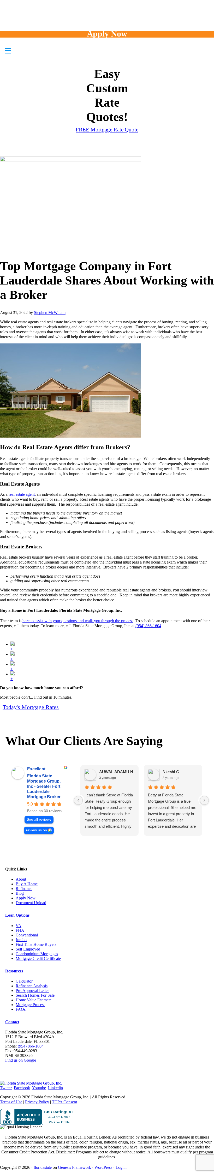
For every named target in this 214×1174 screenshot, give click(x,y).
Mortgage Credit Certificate (38, 958)
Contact (12, 1022)
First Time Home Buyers (36, 944)
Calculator (24, 981)
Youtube (39, 1088)
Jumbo (21, 939)
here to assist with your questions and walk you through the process (77, 621)
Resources (14, 971)
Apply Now (107, 33)
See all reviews (39, 819)
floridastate (43, 1167)
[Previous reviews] (78, 800)
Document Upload (31, 902)
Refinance (24, 888)
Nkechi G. (171, 772)
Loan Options (17, 915)
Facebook (22, 1088)
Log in (121, 1167)
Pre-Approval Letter (32, 990)
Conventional (27, 935)
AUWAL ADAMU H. (116, 772)
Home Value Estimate (33, 1000)
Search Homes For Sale (35, 995)
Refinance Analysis (31, 986)
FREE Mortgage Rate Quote (107, 129)
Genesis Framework (74, 1167)
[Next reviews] (204, 800)
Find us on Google (20, 1060)
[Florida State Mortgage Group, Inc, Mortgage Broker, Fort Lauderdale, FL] (38, 1117)
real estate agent (22, 494)
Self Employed (28, 949)
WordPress (103, 1167)
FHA (20, 930)
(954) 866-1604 (148, 626)
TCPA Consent (64, 1102)
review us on (36, 830)
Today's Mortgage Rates (31, 707)
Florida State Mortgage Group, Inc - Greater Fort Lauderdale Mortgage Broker (44, 786)
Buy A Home (27, 884)
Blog (20, 893)
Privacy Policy (37, 1102)
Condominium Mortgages (37, 954)
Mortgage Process (30, 1004)
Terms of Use (11, 1102)
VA (18, 925)
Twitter (6, 1088)
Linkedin (55, 1088)
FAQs (21, 1009)
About (21, 879)
